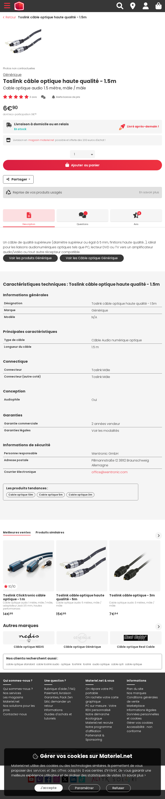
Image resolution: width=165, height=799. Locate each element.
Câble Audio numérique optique (117, 340)
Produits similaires (50, 532)
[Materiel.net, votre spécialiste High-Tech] (19, 6)
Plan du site (135, 689)
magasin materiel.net (41, 140)
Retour (11, 17)
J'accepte (48, 788)
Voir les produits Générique (30, 258)
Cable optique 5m (51, 494)
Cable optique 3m (80, 494)
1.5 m (95, 347)
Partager (19, 179)
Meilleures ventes (17, 532)
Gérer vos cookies (140, 723)
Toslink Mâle (101, 370)
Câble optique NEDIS (29, 647)
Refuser (118, 788)
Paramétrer (84, 788)
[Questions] (82, 215)
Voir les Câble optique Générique (92, 258)
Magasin (134, 3)
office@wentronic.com (110, 472)
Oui (94, 399)
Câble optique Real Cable (136, 647)
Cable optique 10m (20, 494)
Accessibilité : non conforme (139, 729)
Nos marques (136, 693)
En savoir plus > (134, 775)
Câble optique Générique (82, 647)
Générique (12, 74)
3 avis (33, 97)
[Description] (29, 215)
